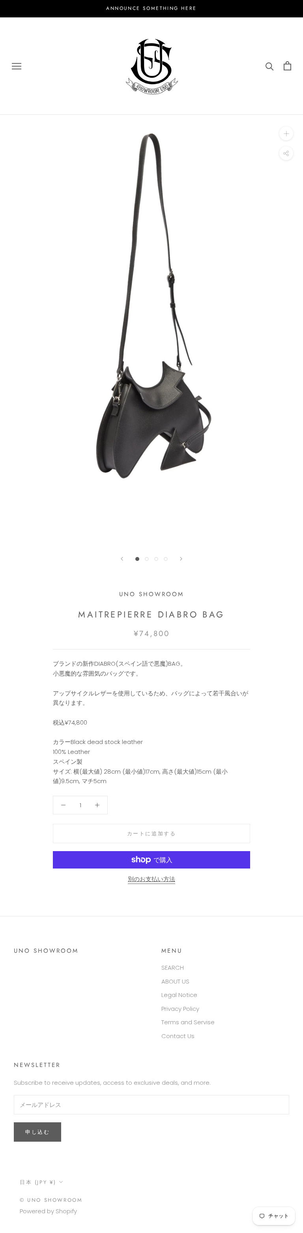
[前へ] (122, 559)
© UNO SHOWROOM (51, 1200)
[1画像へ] (137, 559)
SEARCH (172, 967)
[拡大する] (286, 133)
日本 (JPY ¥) (38, 1182)
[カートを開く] (287, 65)
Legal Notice (179, 995)
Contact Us (178, 1036)
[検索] (270, 66)
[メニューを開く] (16, 65)
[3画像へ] (156, 559)
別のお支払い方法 (151, 879)
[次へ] (181, 559)
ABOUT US (175, 981)
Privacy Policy (180, 1009)
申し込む (37, 1132)
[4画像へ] (166, 559)
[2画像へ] (147, 559)
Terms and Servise (188, 1022)
